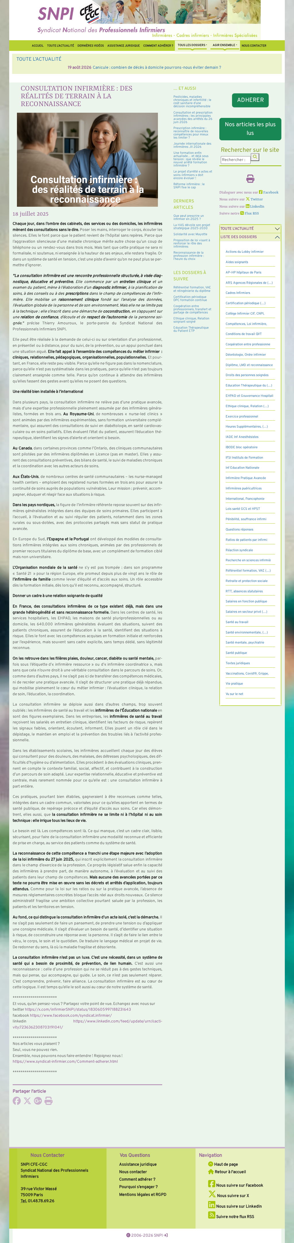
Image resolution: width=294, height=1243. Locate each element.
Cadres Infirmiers (238, 293)
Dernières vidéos (91, 46)
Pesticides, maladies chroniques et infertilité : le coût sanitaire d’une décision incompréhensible (192, 101)
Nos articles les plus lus (250, 129)
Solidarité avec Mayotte (190, 234)
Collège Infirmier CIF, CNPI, (245, 314)
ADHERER (250, 100)
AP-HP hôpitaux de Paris (243, 273)
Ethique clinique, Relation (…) (247, 406)
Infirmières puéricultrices (244, 489)
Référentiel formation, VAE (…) (248, 571)
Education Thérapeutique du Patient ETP (191, 329)
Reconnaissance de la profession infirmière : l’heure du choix (188, 256)
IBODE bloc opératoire (242, 447)
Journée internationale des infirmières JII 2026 (192, 145)
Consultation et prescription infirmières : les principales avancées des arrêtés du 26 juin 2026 (192, 117)
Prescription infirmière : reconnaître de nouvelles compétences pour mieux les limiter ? (190, 133)
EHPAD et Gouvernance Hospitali (249, 396)
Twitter (256, 200)
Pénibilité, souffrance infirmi (246, 519)
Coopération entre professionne (248, 344)
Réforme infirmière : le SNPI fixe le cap (189, 185)
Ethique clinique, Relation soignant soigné (191, 320)
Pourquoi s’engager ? (138, 1187)
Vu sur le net (234, 694)
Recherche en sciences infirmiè (248, 560)
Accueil (38, 46)
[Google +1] (38, 1102)
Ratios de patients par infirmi (246, 540)
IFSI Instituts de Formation (244, 458)
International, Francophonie (245, 499)
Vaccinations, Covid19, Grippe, (247, 674)
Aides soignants (237, 262)
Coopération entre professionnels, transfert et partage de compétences (192, 309)
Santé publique (236, 653)
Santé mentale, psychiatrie (245, 643)
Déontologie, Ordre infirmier (246, 355)
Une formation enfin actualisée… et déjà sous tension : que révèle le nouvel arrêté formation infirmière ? (190, 159)
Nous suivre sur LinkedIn (238, 1206)
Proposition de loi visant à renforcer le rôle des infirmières (191, 243)
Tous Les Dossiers (191, 45)
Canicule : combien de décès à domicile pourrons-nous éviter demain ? (105, 67)
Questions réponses (239, 530)
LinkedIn (256, 207)
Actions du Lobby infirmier (245, 252)
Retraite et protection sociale (247, 581)
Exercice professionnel (242, 417)
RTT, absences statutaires (244, 591)
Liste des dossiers (238, 237)
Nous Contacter (47, 1155)
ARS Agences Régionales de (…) (249, 283)
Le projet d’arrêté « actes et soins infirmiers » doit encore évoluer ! (192, 175)
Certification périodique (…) (246, 303)
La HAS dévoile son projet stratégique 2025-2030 (191, 226)
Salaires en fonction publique (246, 602)
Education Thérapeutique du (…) (249, 386)
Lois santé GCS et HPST (243, 509)
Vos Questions (135, 1155)
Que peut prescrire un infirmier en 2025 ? (188, 217)
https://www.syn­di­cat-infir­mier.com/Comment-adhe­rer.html (65, 1061)
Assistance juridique (123, 46)
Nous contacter (254, 46)
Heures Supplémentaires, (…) (247, 427)
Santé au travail (237, 622)
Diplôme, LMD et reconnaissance (249, 365)
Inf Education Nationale (242, 468)
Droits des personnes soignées (247, 375)
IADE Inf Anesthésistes (242, 437)
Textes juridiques (238, 663)
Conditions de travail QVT (244, 334)
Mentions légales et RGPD (143, 1194)
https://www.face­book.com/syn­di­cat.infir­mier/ (71, 1015)
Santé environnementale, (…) (247, 633)
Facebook (270, 193)
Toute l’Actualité (60, 46)
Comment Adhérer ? (158, 46)
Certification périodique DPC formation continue (190, 298)
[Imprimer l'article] (49, 1102)
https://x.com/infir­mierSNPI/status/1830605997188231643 (78, 1009)
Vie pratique (234, 684)
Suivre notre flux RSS (234, 1216)
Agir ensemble (224, 45)
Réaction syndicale (239, 550)
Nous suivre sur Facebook (239, 1185)
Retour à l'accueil (230, 1172)
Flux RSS (251, 214)
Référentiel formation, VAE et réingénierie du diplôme (192, 289)
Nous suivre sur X (232, 1195)
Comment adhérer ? (137, 1179)
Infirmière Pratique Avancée (246, 478)
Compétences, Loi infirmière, (246, 324)
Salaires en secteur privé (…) (246, 612)
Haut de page (225, 1164)
